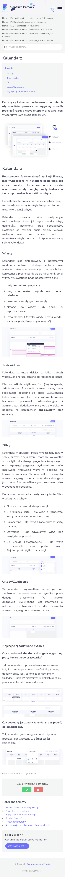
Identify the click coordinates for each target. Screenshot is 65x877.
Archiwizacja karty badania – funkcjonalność (27, 825)
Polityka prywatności (31, 870)
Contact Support (17, 846)
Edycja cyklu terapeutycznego (20, 814)
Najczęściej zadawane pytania (21, 91)
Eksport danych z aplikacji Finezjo (22, 807)
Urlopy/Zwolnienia (15, 87)
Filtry (9, 82)
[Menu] (59, 7)
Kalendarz (10, 68)
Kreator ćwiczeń (13, 818)
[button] (26, 789)
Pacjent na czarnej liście (17, 811)
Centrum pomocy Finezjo (38, 864)
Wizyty (10, 73)
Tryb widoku (13, 78)
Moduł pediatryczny (15, 821)
